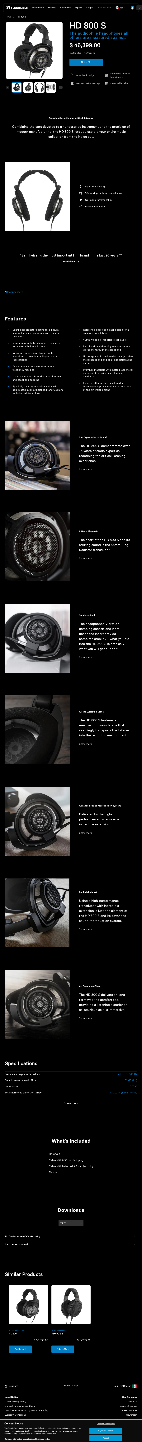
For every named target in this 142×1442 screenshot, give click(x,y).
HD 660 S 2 (57, 1334)
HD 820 (13, 1334)
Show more (85, 470)
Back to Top (71, 1386)
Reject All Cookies (105, 1431)
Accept (106, 1438)
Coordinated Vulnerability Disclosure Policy (27, 1410)
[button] (121, 7)
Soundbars (65, 8)
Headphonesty (14, 292)
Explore (78, 8)
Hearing (52, 8)
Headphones (37, 8)
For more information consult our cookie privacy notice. (27, 1439)
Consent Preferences (106, 1424)
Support (90, 8)
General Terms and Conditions (20, 1406)
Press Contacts (129, 1410)
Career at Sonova (128, 1406)
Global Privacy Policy (15, 1402)
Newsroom (131, 1415)
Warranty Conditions (15, 1415)
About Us (132, 1402)
